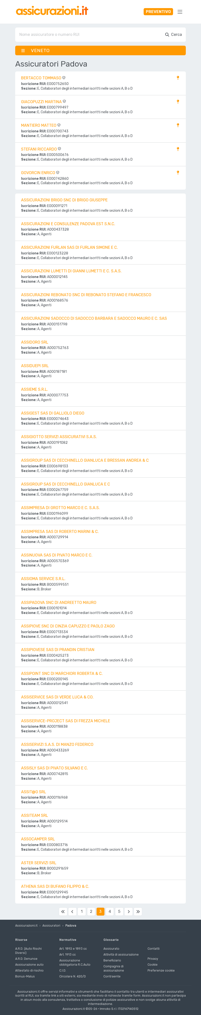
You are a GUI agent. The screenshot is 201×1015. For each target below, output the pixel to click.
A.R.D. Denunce (26, 958)
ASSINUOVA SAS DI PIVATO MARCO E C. (56, 555)
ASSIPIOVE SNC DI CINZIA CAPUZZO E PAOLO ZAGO (68, 626)
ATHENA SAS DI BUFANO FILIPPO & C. (55, 886)
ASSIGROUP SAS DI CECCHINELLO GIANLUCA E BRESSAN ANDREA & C (85, 460)
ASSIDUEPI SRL (35, 365)
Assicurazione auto (29, 964)
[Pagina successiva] (128, 911)
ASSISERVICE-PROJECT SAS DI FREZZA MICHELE (65, 721)
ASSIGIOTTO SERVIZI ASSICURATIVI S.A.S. (59, 436)
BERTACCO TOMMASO (41, 78)
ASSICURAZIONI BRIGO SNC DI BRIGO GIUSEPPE (64, 200)
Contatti (154, 948)
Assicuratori (51, 925)
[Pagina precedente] (72, 911)
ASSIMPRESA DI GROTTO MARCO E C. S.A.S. (60, 507)
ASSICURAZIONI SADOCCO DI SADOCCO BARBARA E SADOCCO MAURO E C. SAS (94, 318)
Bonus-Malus (25, 976)
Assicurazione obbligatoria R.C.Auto (74, 962)
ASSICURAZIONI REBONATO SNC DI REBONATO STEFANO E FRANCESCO (86, 294)
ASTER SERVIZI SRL (38, 863)
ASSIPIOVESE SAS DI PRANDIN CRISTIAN (57, 649)
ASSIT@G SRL (33, 792)
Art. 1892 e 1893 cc (73, 948)
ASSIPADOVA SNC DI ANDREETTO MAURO (58, 602)
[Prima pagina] (63, 911)
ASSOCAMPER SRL (38, 839)
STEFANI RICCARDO (39, 149)
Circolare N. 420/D (72, 976)
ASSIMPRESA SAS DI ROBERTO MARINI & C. (60, 531)
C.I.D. (62, 970)
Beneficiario (112, 960)
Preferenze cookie (161, 970)
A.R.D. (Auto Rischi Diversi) (28, 951)
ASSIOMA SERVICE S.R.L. (43, 578)
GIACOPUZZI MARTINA (42, 101)
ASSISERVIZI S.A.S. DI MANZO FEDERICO (57, 744)
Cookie (153, 964)
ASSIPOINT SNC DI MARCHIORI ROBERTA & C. (62, 673)
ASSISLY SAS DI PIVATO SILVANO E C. (54, 768)
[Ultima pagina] (138, 911)
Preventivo (158, 11)
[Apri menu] (180, 12)
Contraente (112, 976)
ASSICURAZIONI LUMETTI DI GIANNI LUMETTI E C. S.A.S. (71, 271)
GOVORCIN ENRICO (38, 172)
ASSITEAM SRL (34, 815)
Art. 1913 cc (67, 954)
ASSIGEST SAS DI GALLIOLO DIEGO (52, 413)
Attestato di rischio (29, 970)
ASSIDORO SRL (34, 342)
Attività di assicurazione (121, 954)
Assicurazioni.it (26, 925)
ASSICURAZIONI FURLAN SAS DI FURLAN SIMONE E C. (69, 247)
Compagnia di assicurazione (113, 968)
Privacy (153, 958)
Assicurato (111, 948)
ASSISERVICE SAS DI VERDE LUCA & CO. (57, 697)
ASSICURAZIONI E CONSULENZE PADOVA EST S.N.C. (68, 224)
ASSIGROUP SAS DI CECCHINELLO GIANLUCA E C (65, 484)
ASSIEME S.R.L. (34, 389)
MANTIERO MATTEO (39, 125)
